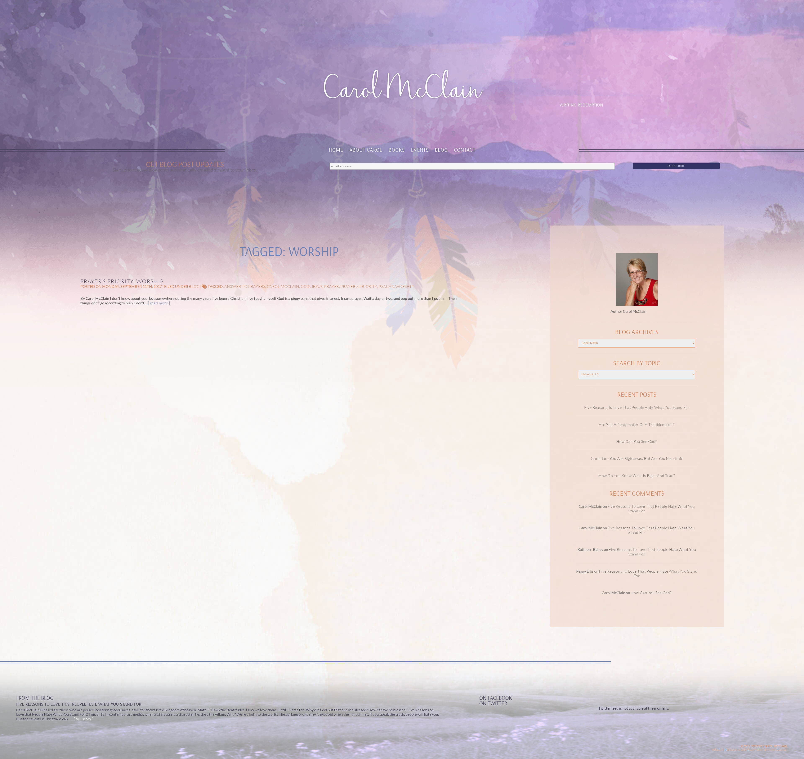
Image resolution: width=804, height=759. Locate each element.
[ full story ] (84, 719)
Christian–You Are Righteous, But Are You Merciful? (637, 458)
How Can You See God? (636, 441)
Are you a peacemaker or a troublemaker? (637, 424)
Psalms (386, 286)
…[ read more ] (157, 303)
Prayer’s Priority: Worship (121, 281)
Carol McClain (283, 286)
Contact (464, 149)
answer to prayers (244, 286)
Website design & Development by (750, 749)
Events (420, 149)
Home (336, 149)
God (305, 286)
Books (397, 149)
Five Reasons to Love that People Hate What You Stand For (636, 407)
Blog (441, 149)
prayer (331, 286)
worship (404, 286)
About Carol (366, 149)
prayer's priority (358, 286)
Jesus (317, 286)
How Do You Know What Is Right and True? (637, 475)
